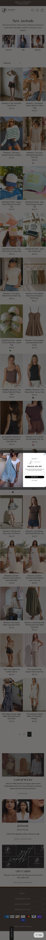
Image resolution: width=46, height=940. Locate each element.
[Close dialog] (44, 454)
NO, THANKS (34, 480)
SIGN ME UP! (34, 477)
